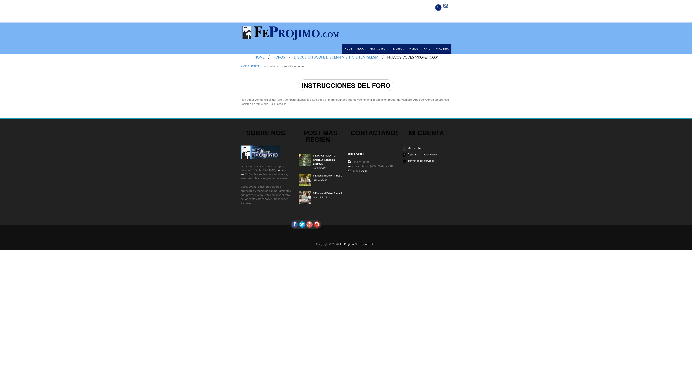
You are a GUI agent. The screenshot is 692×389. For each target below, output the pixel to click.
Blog (360, 48)
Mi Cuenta (442, 48)
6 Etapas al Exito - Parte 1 (327, 193)
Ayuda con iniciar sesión (423, 154)
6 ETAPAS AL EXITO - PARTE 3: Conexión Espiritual (325, 160)
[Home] (346, 33)
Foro (427, 48)
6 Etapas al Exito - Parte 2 (327, 175)
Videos (413, 48)
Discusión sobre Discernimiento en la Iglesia (336, 57)
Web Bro (370, 244)
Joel (364, 171)
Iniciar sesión (250, 66)
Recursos (397, 48)
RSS (446, 5)
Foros (279, 57)
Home (348, 48)
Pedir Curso (377, 48)
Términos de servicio (421, 161)
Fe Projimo (347, 244)
